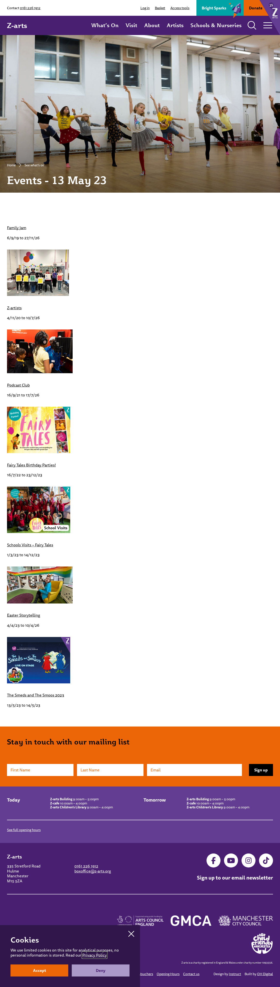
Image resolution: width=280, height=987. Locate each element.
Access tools (179, 8)
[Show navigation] (267, 25)
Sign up (261, 770)
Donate (255, 8)
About (152, 25)
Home (11, 165)
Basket (160, 8)
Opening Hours (168, 974)
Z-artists (14, 308)
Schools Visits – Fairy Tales (30, 545)
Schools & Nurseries (216, 25)
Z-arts (17, 25)
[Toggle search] (252, 25)
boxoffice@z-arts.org (92, 871)
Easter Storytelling (23, 615)
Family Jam (16, 228)
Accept (39, 970)
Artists (175, 25)
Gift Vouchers (143, 974)
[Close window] (131, 934)
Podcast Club (18, 385)
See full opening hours (24, 830)
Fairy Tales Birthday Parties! (31, 465)
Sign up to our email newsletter (235, 877)
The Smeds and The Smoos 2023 (35, 695)
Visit (131, 25)
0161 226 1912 (30, 8)
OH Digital (265, 974)
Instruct (235, 974)
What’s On (105, 25)
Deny (100, 970)
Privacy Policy (94, 955)
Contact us (191, 974)
